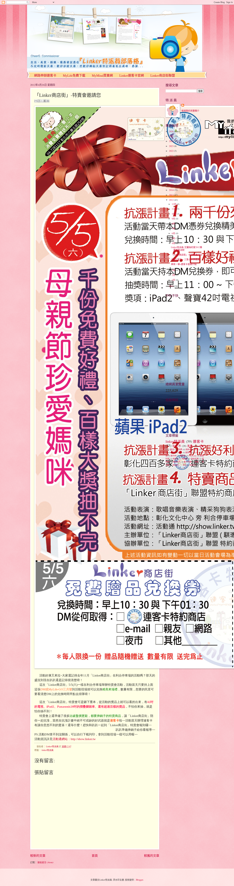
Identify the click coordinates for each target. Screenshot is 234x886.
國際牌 (188, 452)
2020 (171, 160)
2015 (171, 185)
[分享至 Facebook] (44, 101)
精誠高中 (192, 465)
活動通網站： (62, 739)
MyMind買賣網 (102, 75)
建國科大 (176, 465)
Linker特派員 (52, 746)
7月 (174, 228)
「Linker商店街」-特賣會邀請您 (186, 254)
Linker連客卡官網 (131, 75)
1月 (174, 279)
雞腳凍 (182, 455)
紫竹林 (173, 455)
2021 (171, 155)
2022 (171, 150)
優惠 (201, 445)
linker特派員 (47, 750)
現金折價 (195, 458)
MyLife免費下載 (74, 75)
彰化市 (176, 446)
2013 (171, 194)
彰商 (197, 449)
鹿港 (180, 452)
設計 (172, 449)
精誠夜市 (177, 461)
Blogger (139, 879)
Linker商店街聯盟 (162, 75)
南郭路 (188, 449)
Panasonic (193, 455)
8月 (174, 223)
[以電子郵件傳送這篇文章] (35, 101)
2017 (171, 175)
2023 (171, 146)
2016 (171, 180)
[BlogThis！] (38, 101)
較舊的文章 (151, 856)
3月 (174, 270)
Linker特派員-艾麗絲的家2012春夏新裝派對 (186, 248)
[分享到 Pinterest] (48, 101)
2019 (171, 165)
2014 (171, 189)
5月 (174, 238)
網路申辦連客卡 (45, 75)
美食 (190, 446)
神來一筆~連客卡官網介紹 (184, 264)
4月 (174, 243)
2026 (171, 131)
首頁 (95, 856)
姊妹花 (176, 458)
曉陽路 (185, 458)
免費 (180, 449)
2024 (171, 141)
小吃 (197, 452)
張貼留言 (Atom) (45, 862)
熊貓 (184, 465)
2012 (171, 199)
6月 (174, 233)
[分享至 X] (41, 101)
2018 (171, 170)
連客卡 (198, 441)
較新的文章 (37, 856)
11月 (174, 208)
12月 (174, 204)
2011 (171, 286)
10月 (174, 213)
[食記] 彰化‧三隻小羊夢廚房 (185, 259)
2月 (174, 274)
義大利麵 (187, 461)
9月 (174, 218)
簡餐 (173, 452)
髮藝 (197, 461)
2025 (171, 136)
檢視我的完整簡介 (190, 110)
